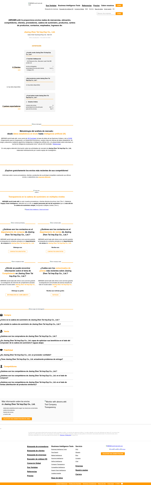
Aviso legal (111, 484)
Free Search (54, 452)
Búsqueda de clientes (36, 450)
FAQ (77, 449)
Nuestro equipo (82, 470)
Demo (119, 5)
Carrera (79, 474)
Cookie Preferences (61, 484)
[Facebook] (113, 449)
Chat (77, 461)
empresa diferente (44, 177)
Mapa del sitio (102, 484)
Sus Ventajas (51, 5)
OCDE (70, 138)
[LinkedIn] (109, 449)
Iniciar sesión (107, 9)
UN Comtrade (31, 138)
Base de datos (99, 9)
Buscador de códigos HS (66, 9)
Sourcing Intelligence (57, 458)
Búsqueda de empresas (36, 454)
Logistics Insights (56, 473)
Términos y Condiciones (65, 435)
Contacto (78, 458)
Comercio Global (79, 9)
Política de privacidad (75, 484)
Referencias (87, 5)
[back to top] (0, 428)
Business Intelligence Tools (59, 449)
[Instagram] (121, 449)
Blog (77, 455)
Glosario (78, 452)
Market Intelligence (56, 455)
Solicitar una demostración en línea (16, 419)
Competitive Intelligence (58, 467)
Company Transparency (58, 464)
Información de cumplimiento (17, 295)
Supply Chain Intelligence (58, 470)
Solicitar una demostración (113, 454)
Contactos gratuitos (18, 251)
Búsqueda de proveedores (37, 446)
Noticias (55, 295)
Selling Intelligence (56, 461)
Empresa (79, 466)
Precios (96, 5)
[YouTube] (117, 449)
